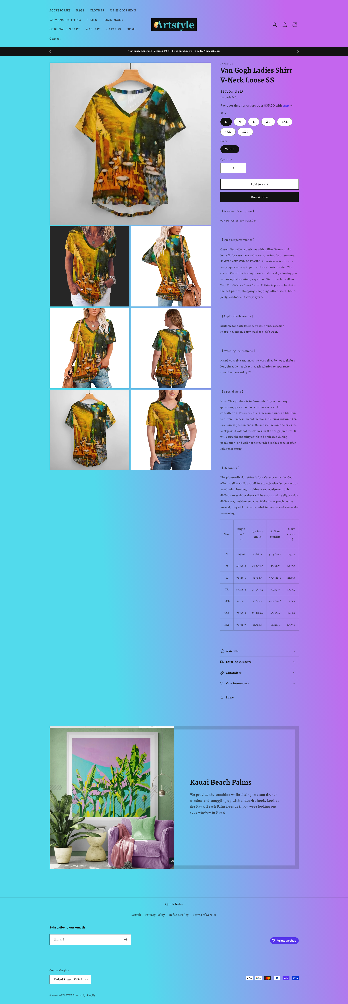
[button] (275, 25)
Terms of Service (205, 914)
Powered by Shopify (83, 995)
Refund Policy (179, 914)
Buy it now (259, 197)
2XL (285, 121)
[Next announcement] (298, 51)
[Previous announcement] (50, 51)
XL (268, 121)
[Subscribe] (126, 939)
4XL (245, 131)
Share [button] (230, 697)
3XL (228, 131)
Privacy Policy (155, 914)
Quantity (226, 159)
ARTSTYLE (65, 995)
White (229, 149)
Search (136, 914)
